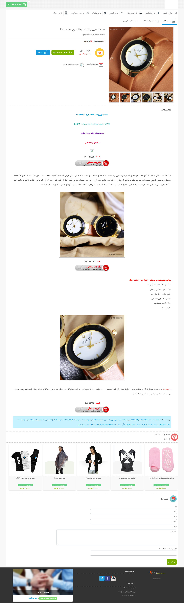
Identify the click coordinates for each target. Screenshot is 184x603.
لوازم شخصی (150, 13)
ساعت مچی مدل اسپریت (118, 419)
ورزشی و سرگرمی (77, 13)
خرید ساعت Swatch (72, 419)
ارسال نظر (171, 562)
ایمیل (175, 516)
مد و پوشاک (96, 13)
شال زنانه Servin (59, 478)
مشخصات (167, 21)
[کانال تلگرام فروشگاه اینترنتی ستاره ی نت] (102, 578)
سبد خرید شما (16, 4)
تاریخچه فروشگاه (129, 588)
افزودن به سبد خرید (60, 52)
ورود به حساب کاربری (48, 598)
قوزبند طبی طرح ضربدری (127, 478)
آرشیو (166, 439)
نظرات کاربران (128, 21)
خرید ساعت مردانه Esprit (38, 419)
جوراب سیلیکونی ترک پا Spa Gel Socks (161, 478)
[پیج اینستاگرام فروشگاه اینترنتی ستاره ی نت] (113, 578)
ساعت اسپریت (151, 424)
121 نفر (41, 52)
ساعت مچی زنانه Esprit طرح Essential (145, 419)
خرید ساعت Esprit (99, 419)
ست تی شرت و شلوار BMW (25, 478)
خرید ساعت (86, 419)
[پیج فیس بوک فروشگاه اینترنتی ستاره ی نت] (108, 578)
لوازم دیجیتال (132, 13)
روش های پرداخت (128, 595)
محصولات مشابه (148, 21)
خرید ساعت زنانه (56, 419)
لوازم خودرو (114, 13)
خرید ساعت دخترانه (112, 424)
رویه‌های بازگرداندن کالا (126, 592)
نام (176, 506)
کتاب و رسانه (58, 13)
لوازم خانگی (167, 13)
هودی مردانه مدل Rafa (93, 478)
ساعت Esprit (84, 424)
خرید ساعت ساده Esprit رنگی (133, 424)
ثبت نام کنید (33, 598)
